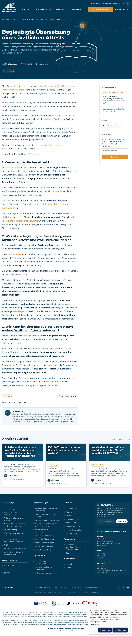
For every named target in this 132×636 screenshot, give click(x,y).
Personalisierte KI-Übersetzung (42, 531)
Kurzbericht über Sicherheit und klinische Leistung (14, 525)
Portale (115, 4)
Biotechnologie (71, 523)
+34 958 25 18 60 (102, 566)
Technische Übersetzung (44, 535)
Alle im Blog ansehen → (121, 439)
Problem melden (9, 587)
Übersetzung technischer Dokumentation (14, 534)
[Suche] (20, 3)
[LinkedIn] (118, 587)
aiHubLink (69, 568)
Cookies (47, 587)
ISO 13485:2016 (10, 566)
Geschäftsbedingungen (60, 587)
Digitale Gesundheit (73, 526)
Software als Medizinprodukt (46, 573)
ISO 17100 (7, 569)
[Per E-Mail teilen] (25, 403)
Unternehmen (95, 4)
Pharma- (69, 512)
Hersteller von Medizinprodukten (42, 562)
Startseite (7, 19)
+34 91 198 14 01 (102, 539)
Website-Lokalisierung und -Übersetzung (14, 519)
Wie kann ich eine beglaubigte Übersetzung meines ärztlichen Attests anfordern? (114, 109)
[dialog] (109, 621)
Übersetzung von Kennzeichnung (10, 513)
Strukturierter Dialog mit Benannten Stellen (13, 553)
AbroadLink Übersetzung (44, 539)
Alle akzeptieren (120, 630)
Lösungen (26, 9)
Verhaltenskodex (76, 587)
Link (26, 335)
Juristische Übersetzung (44, 546)
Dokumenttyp (8, 503)
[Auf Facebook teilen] (20, 403)
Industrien (60, 9)
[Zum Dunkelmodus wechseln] (128, 4)
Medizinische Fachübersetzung (47, 520)
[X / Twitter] (123, 587)
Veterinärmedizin (72, 519)
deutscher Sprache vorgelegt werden (21, 220)
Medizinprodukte (72, 508)
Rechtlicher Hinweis (92, 587)
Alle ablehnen (105, 630)
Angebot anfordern (101, 9)
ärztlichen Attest (14, 254)
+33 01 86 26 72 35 (102, 553)
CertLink (69, 564)
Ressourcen (107, 4)
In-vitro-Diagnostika (73, 530)
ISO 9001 (7, 573)
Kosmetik (69, 516)
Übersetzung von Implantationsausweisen (13, 540)
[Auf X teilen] (14, 403)
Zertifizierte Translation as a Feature (46, 515)
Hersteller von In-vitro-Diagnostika (43, 568)
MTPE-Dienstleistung (43, 550)
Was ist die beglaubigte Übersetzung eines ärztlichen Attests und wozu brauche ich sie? (113, 99)
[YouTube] (128, 587)
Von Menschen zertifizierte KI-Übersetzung (46, 509)
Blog (16, 19)
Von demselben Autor (69, 396)
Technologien (77, 9)
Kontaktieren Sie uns (121, 9)
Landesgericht (21, 311)
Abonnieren (114, 157)
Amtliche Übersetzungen (44, 543)
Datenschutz (37, 587)
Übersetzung (9, 71)
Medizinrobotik (71, 533)
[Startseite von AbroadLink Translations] (9, 7)
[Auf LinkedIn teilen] (9, 403)
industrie (68, 503)
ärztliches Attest (13, 167)
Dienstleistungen (43, 9)
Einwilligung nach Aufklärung (15, 548)
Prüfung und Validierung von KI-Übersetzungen (46, 525)
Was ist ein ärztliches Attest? (113, 92)
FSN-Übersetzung (10, 545)
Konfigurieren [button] (95, 625)
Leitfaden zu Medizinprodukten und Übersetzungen (75, 547)
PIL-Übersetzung (10, 530)
